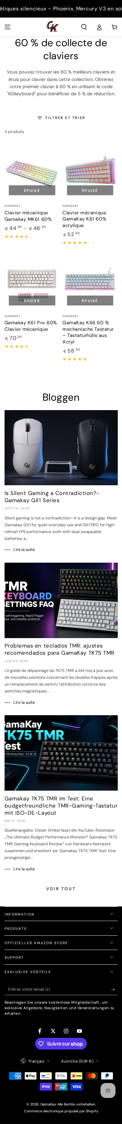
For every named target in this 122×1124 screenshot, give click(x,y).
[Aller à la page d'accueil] (52, 27)
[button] (84, 26)
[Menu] (7, 26)
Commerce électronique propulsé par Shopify (61, 1111)
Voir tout (61, 888)
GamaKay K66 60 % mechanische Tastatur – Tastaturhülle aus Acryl (88, 332)
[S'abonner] (114, 989)
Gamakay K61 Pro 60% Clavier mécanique (31, 325)
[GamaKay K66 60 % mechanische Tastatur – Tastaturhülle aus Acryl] (90, 282)
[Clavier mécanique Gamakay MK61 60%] (32, 172)
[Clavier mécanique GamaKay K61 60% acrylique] (90, 172)
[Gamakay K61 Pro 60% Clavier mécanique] (32, 282)
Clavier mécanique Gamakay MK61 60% (28, 215)
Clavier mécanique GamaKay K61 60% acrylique (84, 219)
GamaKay (48, 1104)
